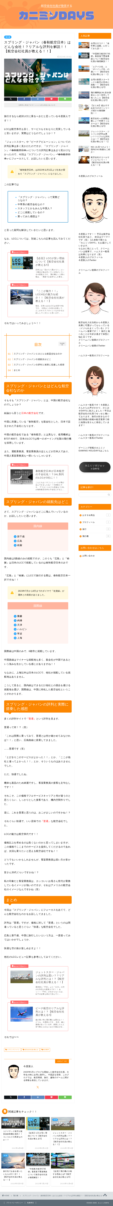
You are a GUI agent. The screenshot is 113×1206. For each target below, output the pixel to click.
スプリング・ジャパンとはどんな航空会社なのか (38, 353)
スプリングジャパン (13, 1050)
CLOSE (62, 344)
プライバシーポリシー (14, 1203)
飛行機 (8, 37)
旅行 (95, 529)
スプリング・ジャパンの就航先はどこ (32, 359)
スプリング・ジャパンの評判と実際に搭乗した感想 (39, 364)
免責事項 (30, 1203)
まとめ (17, 370)
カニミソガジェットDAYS (95, 467)
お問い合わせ (88, 556)
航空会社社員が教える (31, 1050)
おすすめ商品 (95, 515)
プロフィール (95, 522)
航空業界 (46, 1050)
